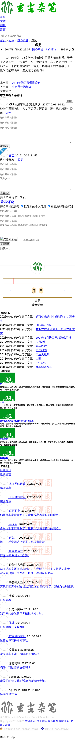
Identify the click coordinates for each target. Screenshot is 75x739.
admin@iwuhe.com (43, 717)
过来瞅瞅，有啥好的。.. (14, 627)
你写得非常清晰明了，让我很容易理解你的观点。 (30, 515)
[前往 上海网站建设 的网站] (4, 484)
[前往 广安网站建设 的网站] (4, 636)
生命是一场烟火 (21, 87)
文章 (3, 21)
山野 (38, 358)
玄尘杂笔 (30, 721)
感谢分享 (5, 488)
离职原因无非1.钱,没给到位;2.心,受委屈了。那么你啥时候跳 (37, 586)
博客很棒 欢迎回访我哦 (14, 555)
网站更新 (64, 721)
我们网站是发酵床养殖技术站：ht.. (21, 613)
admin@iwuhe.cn (21, 717)
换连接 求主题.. (9, 694)
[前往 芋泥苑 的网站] (4, 524)
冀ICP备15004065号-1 (57, 729)
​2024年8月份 (44, 325)
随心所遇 (22, 40)
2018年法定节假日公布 (26, 82)
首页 (3, 17)
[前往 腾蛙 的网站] (4, 623)
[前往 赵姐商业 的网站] (4, 510)
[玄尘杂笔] (37, 267)
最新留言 (5, 474)
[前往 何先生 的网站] (4, 537)
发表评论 (7, 201)
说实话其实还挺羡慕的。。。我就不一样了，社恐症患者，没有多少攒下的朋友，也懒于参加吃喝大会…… (36, 571)
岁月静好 (41, 342)
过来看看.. (6, 600)
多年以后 (41, 346)
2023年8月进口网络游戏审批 (53, 337)
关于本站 (42, 721)
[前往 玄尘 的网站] (4, 155)
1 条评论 (51, 49)
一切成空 (41, 363)
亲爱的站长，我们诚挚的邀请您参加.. (23, 681)
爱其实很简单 (44, 367)
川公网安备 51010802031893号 (20, 729)
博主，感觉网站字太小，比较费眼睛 (22, 542)
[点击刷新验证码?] (8, 239)
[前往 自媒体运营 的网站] (4, 551)
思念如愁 (41, 350)
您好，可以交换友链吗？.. (16, 667)
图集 (3, 25)
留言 (3, 29)
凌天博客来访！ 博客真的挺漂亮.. (20, 654)
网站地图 (53, 721)
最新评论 (5, 470)
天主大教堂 (43, 354)
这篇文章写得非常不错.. (14, 640)
